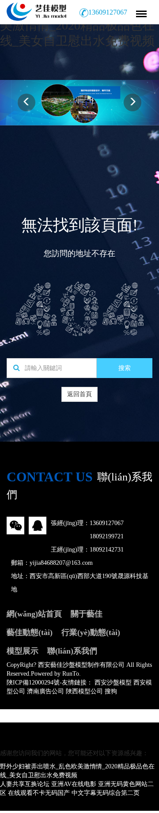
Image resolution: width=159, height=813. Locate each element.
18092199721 (107, 536)
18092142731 (107, 549)
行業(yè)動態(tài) (90, 632)
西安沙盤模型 (113, 682)
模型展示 (22, 651)
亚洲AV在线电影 (73, 784)
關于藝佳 (86, 613)
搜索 (124, 368)
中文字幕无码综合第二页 (106, 793)
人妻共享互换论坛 (24, 784)
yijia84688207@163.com (61, 563)
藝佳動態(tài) (30, 632)
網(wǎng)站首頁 (34, 613)
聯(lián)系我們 (72, 651)
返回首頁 (79, 394)
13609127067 (107, 523)
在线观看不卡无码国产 (39, 793)
